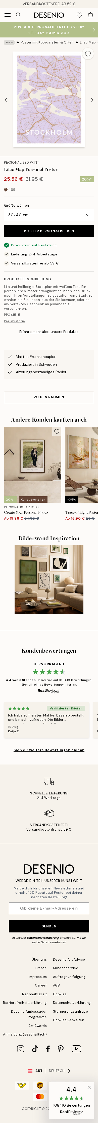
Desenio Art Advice (69, 959)
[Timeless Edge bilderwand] (49, 579)
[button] (71, 1100)
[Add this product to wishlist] (88, 54)
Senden (49, 926)
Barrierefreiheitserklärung (25, 1003)
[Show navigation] (7, 15)
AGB (56, 985)
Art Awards (37, 1026)
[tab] (24, 154)
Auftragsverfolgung (69, 977)
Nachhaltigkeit (34, 994)
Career (41, 985)
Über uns (39, 959)
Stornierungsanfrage (70, 1011)
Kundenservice (65, 968)
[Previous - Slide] (6, 100)
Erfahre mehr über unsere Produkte (48, 332)
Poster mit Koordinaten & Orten (47, 42)
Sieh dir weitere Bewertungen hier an (49, 750)
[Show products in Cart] (90, 15)
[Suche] (18, 15)
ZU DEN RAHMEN (49, 397)
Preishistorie (14, 321)
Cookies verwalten (68, 1020)
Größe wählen (16, 205)
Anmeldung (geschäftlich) (25, 1034)
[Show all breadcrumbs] (9, 42)
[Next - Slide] (92, 100)
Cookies (60, 994)
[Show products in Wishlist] (79, 15)
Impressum (38, 977)
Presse (41, 968)
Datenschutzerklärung (43, 938)
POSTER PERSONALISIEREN (49, 231)
